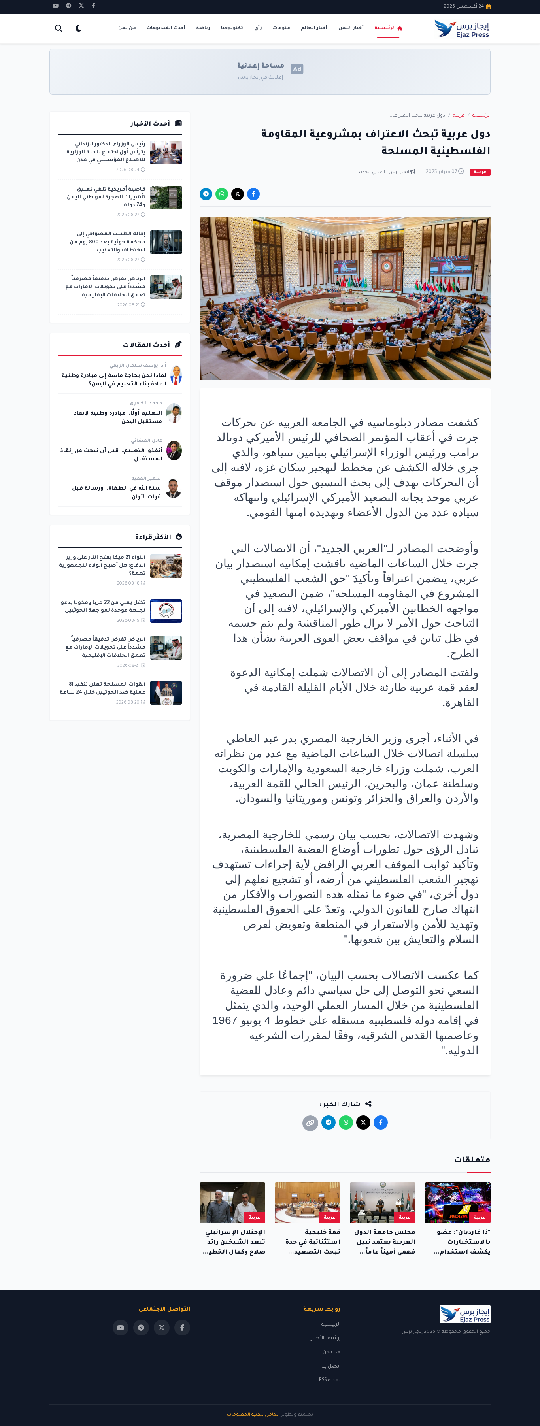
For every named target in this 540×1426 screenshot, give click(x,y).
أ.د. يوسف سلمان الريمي (138, 366)
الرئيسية (385, 28)
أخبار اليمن (351, 28)
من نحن (127, 28)
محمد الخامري (146, 403)
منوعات (281, 28)
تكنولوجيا (232, 28)
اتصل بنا (330, 1366)
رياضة (203, 28)
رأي (258, 28)
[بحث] (59, 29)
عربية (458, 116)
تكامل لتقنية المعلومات (252, 1415)
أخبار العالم (314, 28)
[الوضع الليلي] (78, 29)
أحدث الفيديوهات (166, 28)
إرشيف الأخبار (325, 1338)
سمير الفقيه (146, 479)
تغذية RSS (329, 1380)
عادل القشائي (146, 441)
